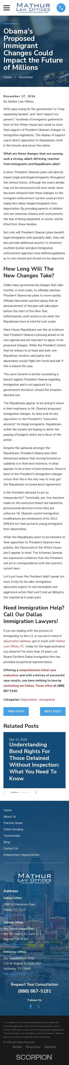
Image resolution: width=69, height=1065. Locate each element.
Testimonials (11, 836)
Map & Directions (14, 915)
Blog (6, 842)
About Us (9, 817)
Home (7, 810)
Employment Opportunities (21, 855)
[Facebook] (31, 1007)
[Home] (33, 8)
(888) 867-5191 (34, 991)
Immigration (47, 700)
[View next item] (36, 792)
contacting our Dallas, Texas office (28, 686)
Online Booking (13, 829)
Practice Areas (13, 823)
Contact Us (10, 848)
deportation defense (17, 641)
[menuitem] (17, 1047)
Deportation (29, 700)
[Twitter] (39, 1007)
